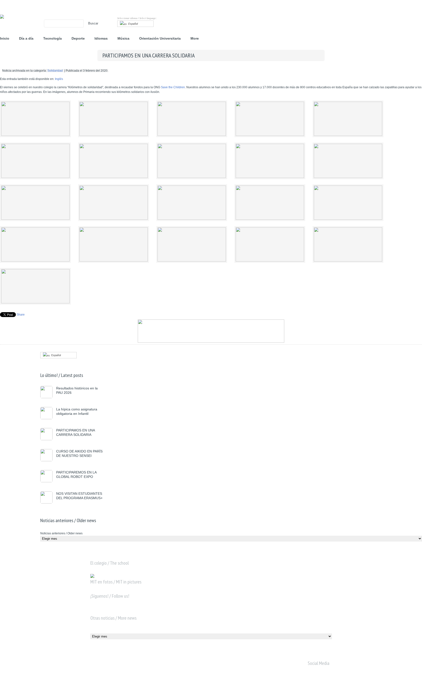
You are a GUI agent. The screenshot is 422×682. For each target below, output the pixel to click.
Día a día (26, 38)
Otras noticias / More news (107, 631)
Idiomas (101, 38)
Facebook (94, 611)
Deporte (78, 38)
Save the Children (173, 87)
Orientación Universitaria (160, 38)
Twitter (104, 611)
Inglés (59, 79)
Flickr (115, 611)
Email (125, 611)
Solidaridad (55, 70)
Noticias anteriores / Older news (61, 533)
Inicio (4, 38)
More (194, 38)
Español (132, 23)
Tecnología (52, 38)
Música (123, 38)
